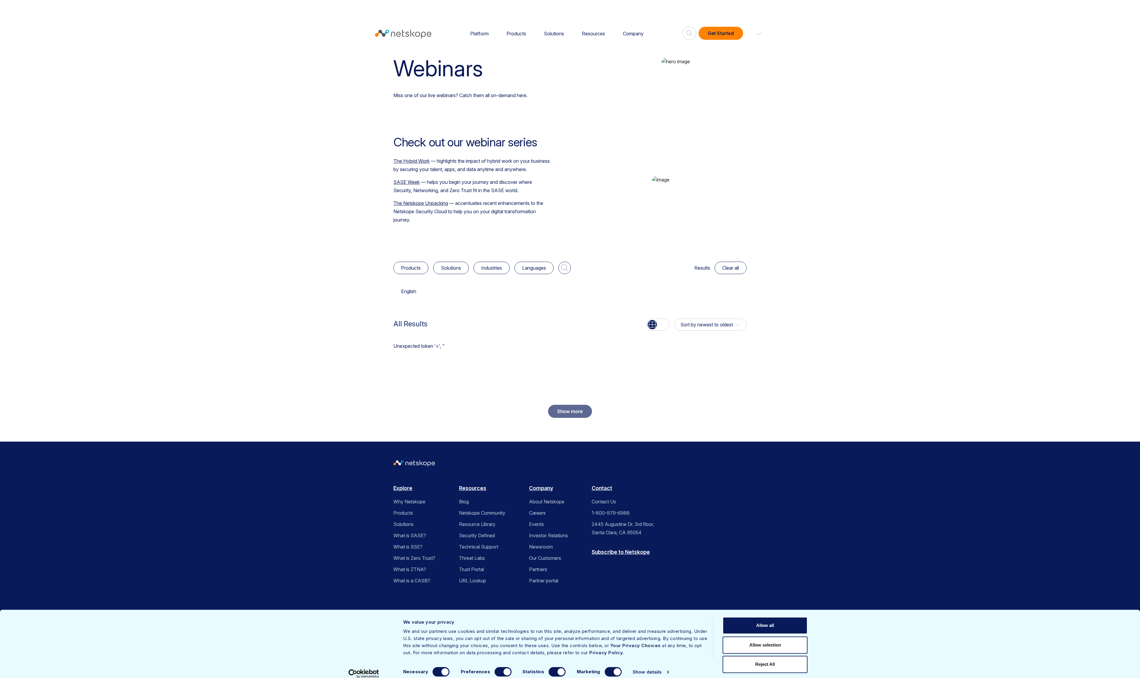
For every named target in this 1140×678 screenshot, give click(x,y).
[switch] (503, 672)
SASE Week (406, 182)
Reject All (765, 664)
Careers (537, 513)
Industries (491, 268)
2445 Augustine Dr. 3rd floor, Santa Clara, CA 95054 (623, 528)
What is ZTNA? (409, 569)
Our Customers (545, 558)
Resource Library (477, 524)
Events (536, 524)
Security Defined (477, 535)
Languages (534, 268)
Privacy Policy (606, 652)
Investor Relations (548, 535)
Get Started (721, 33)
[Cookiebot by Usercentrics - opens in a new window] (364, 673)
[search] (689, 31)
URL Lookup (472, 581)
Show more (570, 411)
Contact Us (604, 502)
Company (633, 34)
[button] (755, 33)
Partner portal (543, 581)
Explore (402, 488)
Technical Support (478, 547)
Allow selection (765, 644)
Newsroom (541, 547)
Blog (464, 502)
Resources (593, 34)
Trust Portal (471, 569)
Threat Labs (472, 558)
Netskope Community (482, 513)
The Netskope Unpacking (420, 203)
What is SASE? (409, 535)
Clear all (730, 268)
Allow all (765, 625)
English (408, 291)
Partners (538, 569)
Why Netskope (409, 502)
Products (516, 34)
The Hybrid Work (411, 161)
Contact (602, 488)
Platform (479, 34)
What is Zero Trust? (414, 558)
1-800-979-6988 (611, 513)
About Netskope (546, 502)
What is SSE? (407, 547)
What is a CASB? (411, 581)
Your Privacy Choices (635, 645)
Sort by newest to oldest (706, 325)
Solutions (554, 34)
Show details (647, 672)
